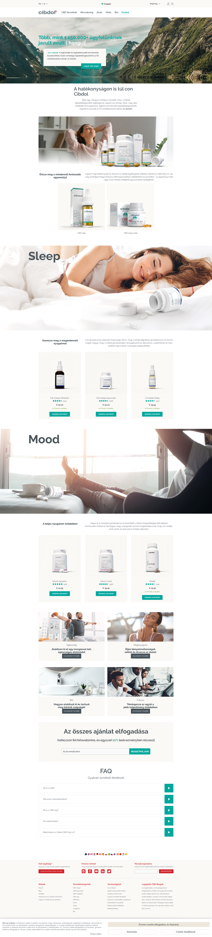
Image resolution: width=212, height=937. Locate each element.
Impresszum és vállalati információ (50, 897)
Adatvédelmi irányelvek (115, 902)
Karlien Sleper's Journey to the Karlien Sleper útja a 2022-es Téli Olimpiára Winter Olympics (157, 898)
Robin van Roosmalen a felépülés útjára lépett (157, 902)
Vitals (75, 905)
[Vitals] (140, 668)
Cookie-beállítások (186, 931)
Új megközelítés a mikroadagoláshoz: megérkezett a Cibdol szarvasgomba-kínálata (157, 889)
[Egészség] (72, 613)
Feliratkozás (166, 871)
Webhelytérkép (112, 908)
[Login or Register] (168, 3)
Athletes (41, 894)
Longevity (76, 908)
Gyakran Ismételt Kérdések (116, 897)
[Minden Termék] (140, 613)
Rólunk (41, 888)
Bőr (74, 911)
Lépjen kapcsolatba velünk (51, 871)
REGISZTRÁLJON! (140, 751)
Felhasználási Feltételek (115, 905)
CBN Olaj (76, 900)
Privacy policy (95, 934)
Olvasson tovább (71, 656)
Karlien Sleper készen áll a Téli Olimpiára (155, 894)
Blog (40, 891)
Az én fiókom (111, 888)
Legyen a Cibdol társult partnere (49, 900)
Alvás (75, 902)
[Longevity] (72, 668)
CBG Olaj (76, 897)
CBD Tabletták (78, 894)
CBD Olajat (76, 888)
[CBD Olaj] (81, 206)
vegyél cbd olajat (91, 66)
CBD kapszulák (78, 891)
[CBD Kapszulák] (130, 206)
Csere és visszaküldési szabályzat (118, 900)
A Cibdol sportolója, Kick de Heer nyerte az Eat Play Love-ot (157, 907)
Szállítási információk (114, 894)
